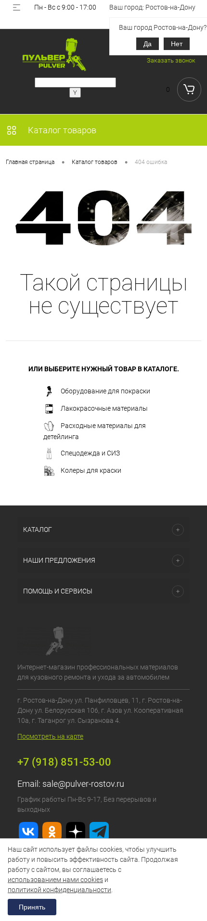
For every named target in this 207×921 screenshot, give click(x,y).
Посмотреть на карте (50, 736)
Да (147, 44)
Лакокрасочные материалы (104, 408)
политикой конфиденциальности (59, 890)
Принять (32, 907)
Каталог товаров (61, 130)
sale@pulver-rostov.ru (83, 784)
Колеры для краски (91, 470)
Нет (176, 44)
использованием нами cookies (55, 879)
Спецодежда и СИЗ (90, 453)
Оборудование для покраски (105, 391)
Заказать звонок (171, 60)
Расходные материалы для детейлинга (94, 431)
